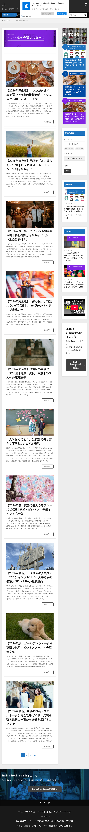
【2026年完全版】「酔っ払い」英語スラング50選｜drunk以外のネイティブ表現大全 (29, 305)
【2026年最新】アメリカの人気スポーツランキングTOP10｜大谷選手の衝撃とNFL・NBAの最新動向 (29, 577)
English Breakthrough (62, 812)
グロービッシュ (69, 148)
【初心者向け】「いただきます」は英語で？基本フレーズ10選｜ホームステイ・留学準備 (74, 90)
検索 (67, 171)
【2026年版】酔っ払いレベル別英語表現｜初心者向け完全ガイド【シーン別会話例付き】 (29, 235)
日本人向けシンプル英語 (78, 73)
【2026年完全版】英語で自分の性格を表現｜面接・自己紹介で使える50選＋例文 (74, 63)
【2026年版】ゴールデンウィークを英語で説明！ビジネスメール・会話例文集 (29, 647)
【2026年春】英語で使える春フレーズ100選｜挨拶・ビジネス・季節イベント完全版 (29, 509)
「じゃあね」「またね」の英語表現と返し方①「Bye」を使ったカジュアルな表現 (74, 284)
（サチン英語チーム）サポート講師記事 (76, 47)
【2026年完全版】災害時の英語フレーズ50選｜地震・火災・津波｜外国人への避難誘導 (29, 373)
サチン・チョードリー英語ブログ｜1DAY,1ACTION (51, 826)
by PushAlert (27, 16)
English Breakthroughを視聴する (75, 365)
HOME (6, 21)
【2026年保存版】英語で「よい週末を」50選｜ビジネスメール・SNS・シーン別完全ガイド (29, 165)
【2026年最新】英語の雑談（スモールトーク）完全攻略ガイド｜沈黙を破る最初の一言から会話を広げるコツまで (29, 717)
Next (35, 755)
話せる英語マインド (23, 821)
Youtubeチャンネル (44, 812)
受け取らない (47, 13)
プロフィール (14, 9)
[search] (85, 15)
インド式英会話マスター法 (19, 21)
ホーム (4, 9)
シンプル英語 (79, 148)
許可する (61, 13)
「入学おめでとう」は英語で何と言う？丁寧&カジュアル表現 (29, 441)
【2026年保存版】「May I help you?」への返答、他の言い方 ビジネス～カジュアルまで (74, 256)
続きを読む (47, 122)
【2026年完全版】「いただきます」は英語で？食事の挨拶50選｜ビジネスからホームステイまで (29, 94)
